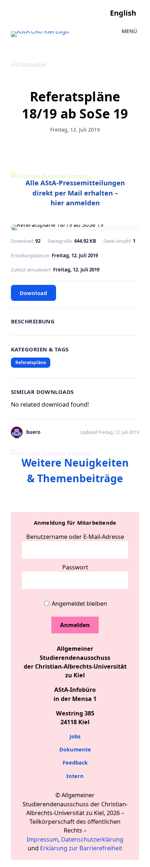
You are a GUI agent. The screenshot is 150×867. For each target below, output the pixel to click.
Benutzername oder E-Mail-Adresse (75, 537)
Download (33, 293)
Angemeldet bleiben (78, 604)
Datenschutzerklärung (92, 839)
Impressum (42, 839)
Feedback (75, 762)
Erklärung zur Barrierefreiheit (81, 848)
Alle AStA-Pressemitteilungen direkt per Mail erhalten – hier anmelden (75, 192)
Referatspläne (30, 362)
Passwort (75, 567)
